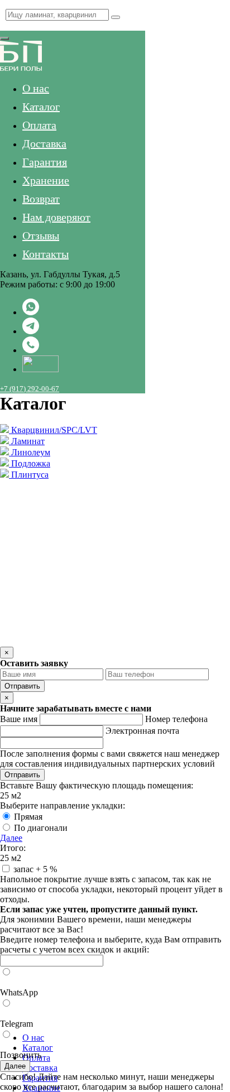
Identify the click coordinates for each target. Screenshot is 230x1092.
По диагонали (41, 828)
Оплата (39, 125)
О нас (35, 88)
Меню (10, 26)
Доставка (44, 143)
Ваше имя (18, 719)
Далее (11, 838)
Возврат (41, 199)
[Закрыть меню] (4, 38)
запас (35, 869)
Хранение (45, 180)
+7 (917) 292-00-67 (29, 388)
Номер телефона (176, 719)
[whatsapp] (30, 312)
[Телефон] (30, 350)
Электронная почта (142, 730)
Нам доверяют (56, 217)
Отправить (22, 686)
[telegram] (30, 331)
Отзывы (40, 235)
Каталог (41, 106)
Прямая (28, 816)
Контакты (45, 254)
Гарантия (44, 162)
